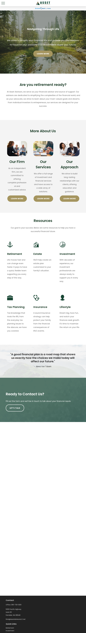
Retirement (10, 628)
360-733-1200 (16, 605)
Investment (10, 631)
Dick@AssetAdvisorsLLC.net (15, 619)
